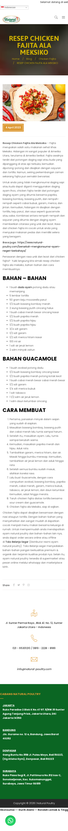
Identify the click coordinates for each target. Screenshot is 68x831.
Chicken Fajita (47, 59)
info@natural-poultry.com (34, 669)
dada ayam (24, 287)
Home (16, 59)
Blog (29, 59)
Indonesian (10, 7)
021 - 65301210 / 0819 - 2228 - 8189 (34, 648)
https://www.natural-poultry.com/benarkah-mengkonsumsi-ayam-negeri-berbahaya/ (31, 247)
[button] (10, 820)
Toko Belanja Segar (16, 542)
